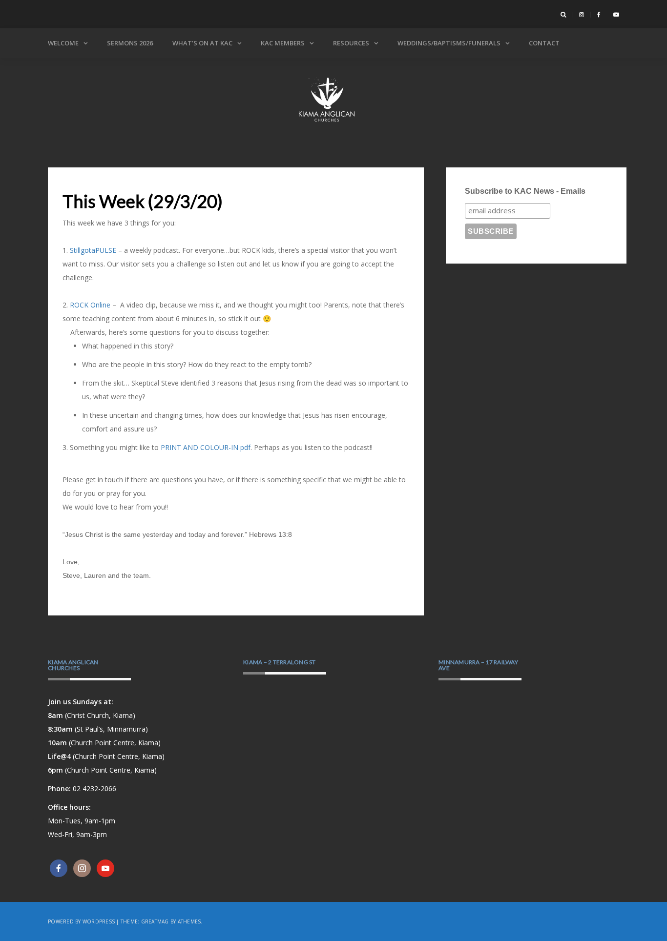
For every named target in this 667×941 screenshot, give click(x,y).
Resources (351, 43)
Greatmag (155, 921)
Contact (544, 43)
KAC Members (283, 43)
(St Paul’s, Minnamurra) (98, 729)
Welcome (63, 43)
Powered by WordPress (81, 921)
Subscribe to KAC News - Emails (525, 191)
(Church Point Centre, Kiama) (104, 742)
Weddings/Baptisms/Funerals (448, 43)
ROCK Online (90, 304)
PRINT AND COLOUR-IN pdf (205, 447)
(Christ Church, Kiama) (91, 715)
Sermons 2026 (130, 43)
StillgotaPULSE (93, 250)
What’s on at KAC (202, 43)
